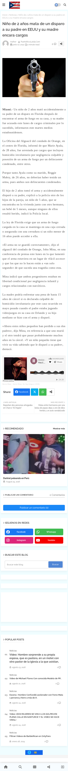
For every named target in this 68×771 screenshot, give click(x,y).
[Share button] (51, 392)
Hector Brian (6, 384)
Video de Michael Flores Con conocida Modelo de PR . (35, 678)
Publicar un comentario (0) (34, 507)
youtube (51, 540)
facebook (21, 532)
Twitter (34, 392)
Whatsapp (42, 392)
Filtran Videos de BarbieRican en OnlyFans (30, 736)
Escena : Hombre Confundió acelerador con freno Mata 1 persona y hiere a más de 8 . (36, 696)
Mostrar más (59, 428)
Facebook (23, 392)
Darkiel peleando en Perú (16, 478)
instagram (21, 540)
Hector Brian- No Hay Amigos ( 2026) (26, 384)
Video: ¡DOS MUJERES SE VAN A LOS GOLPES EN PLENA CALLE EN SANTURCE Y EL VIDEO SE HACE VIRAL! (34, 717)
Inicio (4, 15)
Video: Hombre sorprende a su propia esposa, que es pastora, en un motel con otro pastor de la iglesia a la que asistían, (34, 658)
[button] (65, 5)
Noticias (13, 15)
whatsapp (51, 532)
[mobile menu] (4, 5)
